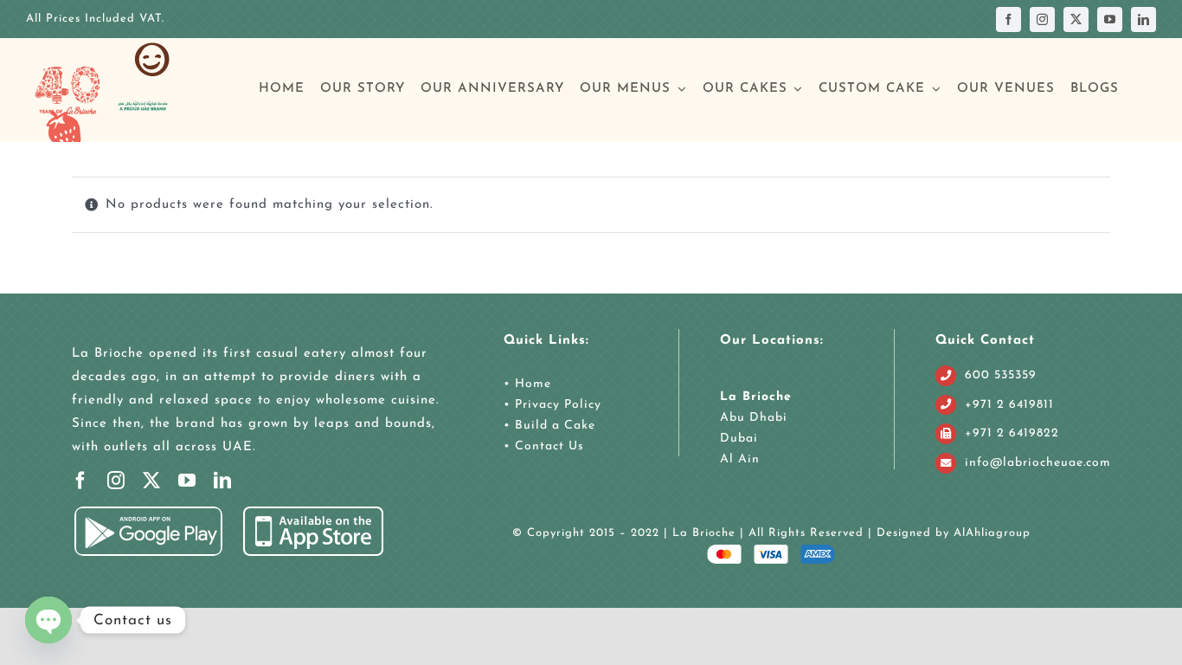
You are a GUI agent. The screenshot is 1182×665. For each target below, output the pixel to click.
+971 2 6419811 (1009, 404)
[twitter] (1076, 19)
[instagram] (1042, 19)
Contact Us (547, 446)
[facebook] (1008, 19)
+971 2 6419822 (1012, 433)
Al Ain (740, 459)
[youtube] (1109, 19)
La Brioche (756, 397)
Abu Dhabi (753, 417)
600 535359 (1001, 375)
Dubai (739, 438)
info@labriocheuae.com (1038, 462)
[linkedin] (1143, 19)
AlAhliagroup (992, 533)
